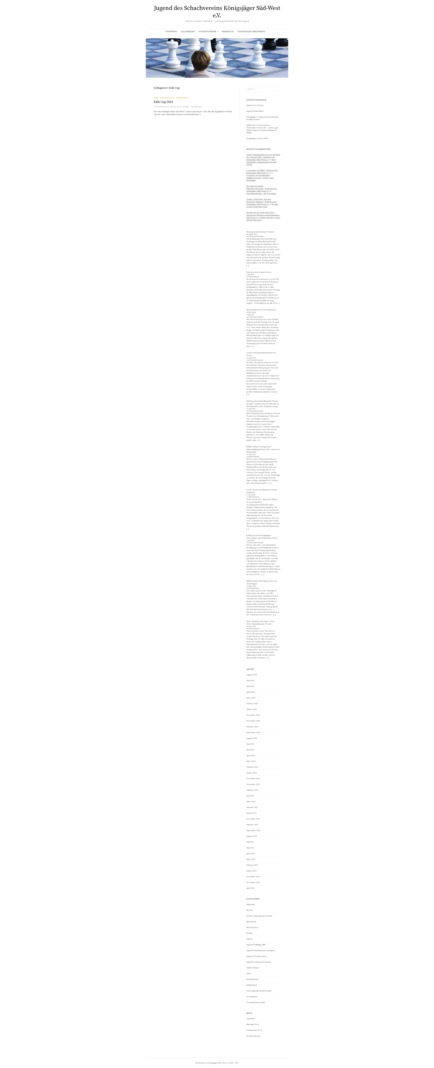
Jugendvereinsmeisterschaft (258, 962)
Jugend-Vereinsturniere (256, 956)
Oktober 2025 (252, 727)
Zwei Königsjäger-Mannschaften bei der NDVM (261, 162)
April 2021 (250, 888)
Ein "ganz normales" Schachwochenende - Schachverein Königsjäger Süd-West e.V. (261, 188)
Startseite (171, 31)
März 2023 (250, 801)
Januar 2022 (251, 871)
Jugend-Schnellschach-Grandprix (260, 950)
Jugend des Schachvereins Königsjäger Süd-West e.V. (217, 11)
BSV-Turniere (252, 927)
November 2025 (253, 721)
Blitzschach (251, 921)
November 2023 (253, 784)
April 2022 (250, 853)
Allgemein (250, 904)
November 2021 (253, 882)
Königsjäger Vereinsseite (251, 31)
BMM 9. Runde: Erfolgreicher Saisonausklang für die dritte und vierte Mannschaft (263, 449)
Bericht (249, 910)
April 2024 (250, 755)
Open (156, 98)
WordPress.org (253, 1036)
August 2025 (251, 738)
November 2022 (253, 819)
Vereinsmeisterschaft (255, 1002)
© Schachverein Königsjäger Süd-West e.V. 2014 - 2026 (217, 1063)
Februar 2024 (252, 767)
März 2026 (250, 698)
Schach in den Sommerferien (258, 272)
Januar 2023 (251, 813)
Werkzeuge (227, 31)
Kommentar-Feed (254, 1030)
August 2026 (251, 675)
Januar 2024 (251, 773)
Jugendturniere (207, 31)
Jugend (249, 939)
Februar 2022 (252, 865)
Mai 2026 (250, 686)
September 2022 (253, 830)
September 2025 (253, 732)
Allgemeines (188, 31)
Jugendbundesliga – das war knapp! (261, 193)
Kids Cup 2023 (163, 102)
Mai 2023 (250, 796)
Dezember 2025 (253, 715)
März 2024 (251, 761)
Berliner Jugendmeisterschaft (259, 916)
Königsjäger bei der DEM (257, 138)
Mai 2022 (250, 848)
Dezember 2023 (253, 778)
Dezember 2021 (252, 876)
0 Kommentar (196, 107)
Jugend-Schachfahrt (255, 111)
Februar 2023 (252, 807)
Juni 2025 (250, 744)
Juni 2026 (250, 680)
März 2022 (250, 859)
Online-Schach (252, 968)
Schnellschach (167, 98)
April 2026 (250, 692)
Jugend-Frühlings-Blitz (256, 945)
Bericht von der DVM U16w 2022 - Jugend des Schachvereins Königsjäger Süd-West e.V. (263, 215)
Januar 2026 (251, 709)
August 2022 (251, 836)
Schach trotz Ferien (254, 105)
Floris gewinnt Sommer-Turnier (260, 232)
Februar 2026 (252, 703)
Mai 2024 (250, 750)
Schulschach (251, 985)
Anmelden (250, 1018)
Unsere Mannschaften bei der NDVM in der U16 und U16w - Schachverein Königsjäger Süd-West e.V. (263, 157)
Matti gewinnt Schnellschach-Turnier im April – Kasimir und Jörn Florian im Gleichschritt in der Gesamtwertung (262, 403)
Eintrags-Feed (252, 1024)
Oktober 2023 (252, 790)
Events (249, 933)
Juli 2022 (250, 842)
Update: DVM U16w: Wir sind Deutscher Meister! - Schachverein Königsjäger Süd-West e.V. (261, 201)
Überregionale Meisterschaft (258, 991)
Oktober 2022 (252, 824)
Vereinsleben (182, 98)
